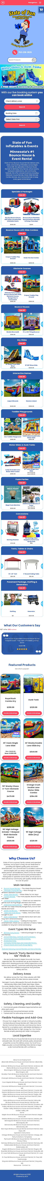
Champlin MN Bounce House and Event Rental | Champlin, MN (22, 1079)
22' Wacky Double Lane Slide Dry (33, 744)
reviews (12, 629)
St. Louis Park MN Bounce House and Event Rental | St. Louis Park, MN (22, 1154)
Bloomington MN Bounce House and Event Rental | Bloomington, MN (22, 1071)
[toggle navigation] (40, 2)
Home (22, 1113)
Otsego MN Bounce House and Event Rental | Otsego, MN (22, 1135)
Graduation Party (10, 941)
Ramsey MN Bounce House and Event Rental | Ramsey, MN (22, 1143)
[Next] (40, 76)
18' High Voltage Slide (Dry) (33, 833)
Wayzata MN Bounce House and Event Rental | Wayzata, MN (22, 1162)
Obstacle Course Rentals (13, 890)
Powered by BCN (22, 1176)
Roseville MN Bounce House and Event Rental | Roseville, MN (22, 1151)
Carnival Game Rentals (12, 901)
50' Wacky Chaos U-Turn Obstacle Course (10, 789)
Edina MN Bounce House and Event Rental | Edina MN (22, 1100)
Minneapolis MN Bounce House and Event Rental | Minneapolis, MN (22, 1122)
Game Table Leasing (11, 921)
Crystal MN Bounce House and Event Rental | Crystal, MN (22, 1090)
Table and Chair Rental (12, 913)
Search (22, 125)
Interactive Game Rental (13, 905)
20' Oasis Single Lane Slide (10, 744)
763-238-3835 (25, 52)
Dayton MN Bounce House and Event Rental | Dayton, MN (22, 1092)
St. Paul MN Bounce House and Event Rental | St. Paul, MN (22, 1157)
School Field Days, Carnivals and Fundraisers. (20, 937)
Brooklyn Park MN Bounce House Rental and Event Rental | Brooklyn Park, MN (22, 1075)
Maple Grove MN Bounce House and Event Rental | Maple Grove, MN (22, 1116)
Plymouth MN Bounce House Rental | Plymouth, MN (22, 1139)
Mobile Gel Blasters (10, 911)
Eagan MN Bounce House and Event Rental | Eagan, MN (22, 1094)
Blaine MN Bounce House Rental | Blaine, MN (22, 1068)
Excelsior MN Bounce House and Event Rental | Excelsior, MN (22, 1104)
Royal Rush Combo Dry (10, 699)
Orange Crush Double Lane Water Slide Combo (33, 789)
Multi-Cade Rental (10, 917)
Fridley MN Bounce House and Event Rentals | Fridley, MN (22, 1106)
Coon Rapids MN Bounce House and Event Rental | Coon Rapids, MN (22, 1083)
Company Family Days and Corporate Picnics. (20, 943)
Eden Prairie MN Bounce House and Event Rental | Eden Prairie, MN (22, 1097)
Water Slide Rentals (11, 894)
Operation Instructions (22, 1133)
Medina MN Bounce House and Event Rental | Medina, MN (22, 1119)
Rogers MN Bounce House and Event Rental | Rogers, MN (22, 1149)
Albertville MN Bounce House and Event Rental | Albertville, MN (22, 1063)
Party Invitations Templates (22, 1137)
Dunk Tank (33, 699)
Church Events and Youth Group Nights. (18, 945)
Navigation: (32, 3)
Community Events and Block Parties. (17, 939)
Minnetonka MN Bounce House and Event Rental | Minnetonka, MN (22, 1126)
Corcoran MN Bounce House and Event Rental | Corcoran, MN (22, 1087)
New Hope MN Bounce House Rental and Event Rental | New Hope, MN (22, 1130)
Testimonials (22, 1159)
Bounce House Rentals (12, 888)
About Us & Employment (22, 1060)
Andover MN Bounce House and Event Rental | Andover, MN (22, 1066)
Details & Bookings (10, 713)
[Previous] (3, 76)
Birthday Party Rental (11, 933)
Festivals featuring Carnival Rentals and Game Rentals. (21, 949)
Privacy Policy (22, 1141)
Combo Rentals (9, 897)
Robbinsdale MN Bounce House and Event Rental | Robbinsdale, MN (22, 1146)
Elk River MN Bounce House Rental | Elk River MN (22, 1102)
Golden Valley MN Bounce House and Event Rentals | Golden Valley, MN (22, 1110)
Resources (17, 1165)
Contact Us (26, 1165)
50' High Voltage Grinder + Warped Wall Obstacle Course (10, 833)
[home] (3, 2)
